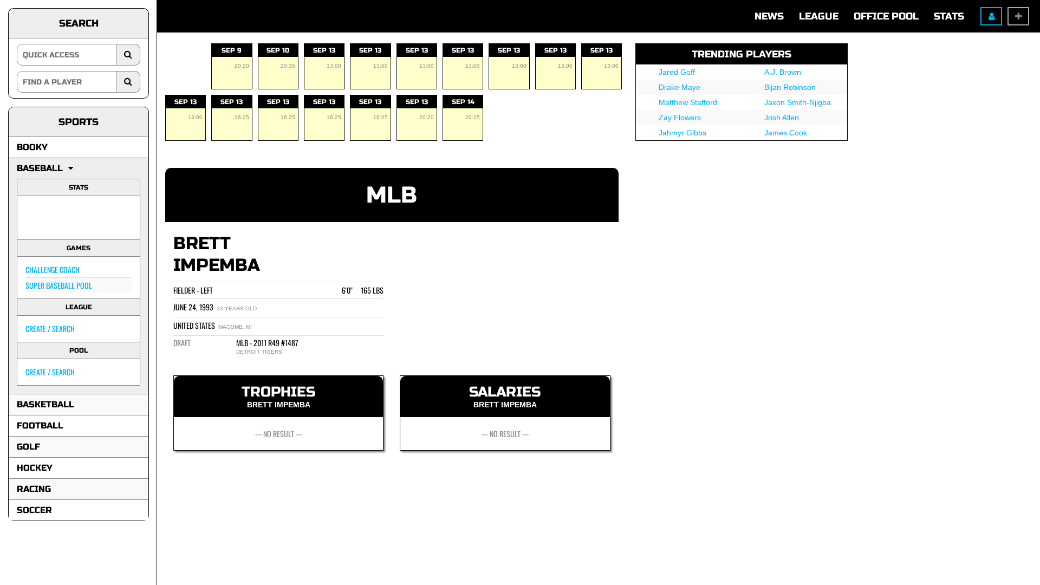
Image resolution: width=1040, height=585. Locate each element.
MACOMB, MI (235, 327)
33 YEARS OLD (237, 308)
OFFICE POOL (886, 16)
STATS (949, 16)
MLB (391, 195)
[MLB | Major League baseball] (39, 217)
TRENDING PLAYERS (741, 54)
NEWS (769, 16)
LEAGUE (818, 16)
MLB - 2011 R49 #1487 (267, 342)
